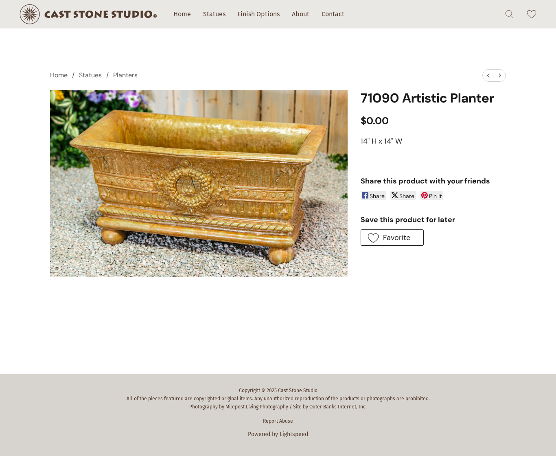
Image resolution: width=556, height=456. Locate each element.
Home (182, 14)
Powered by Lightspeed (278, 434)
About (300, 14)
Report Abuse (278, 421)
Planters (125, 75)
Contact (333, 14)
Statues (214, 14)
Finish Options (259, 14)
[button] (88, 14)
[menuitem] (488, 75)
